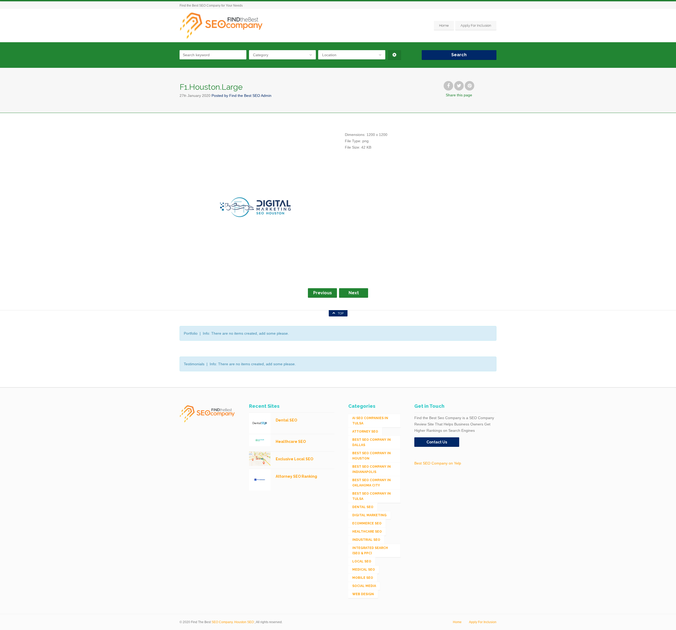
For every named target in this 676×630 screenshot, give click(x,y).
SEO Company (222, 622)
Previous (322, 292)
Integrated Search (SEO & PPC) (370, 550)
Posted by (241, 95)
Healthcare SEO (367, 531)
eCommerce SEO (367, 523)
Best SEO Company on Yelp (437, 463)
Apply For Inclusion (476, 25)
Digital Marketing (369, 515)
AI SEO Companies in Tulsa (370, 420)
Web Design (363, 594)
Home (444, 25)
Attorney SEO (365, 431)
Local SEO (361, 561)
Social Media (364, 586)
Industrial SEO (366, 540)
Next (354, 292)
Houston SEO (244, 622)
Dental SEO (362, 507)
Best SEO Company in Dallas (371, 442)
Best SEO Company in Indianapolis (371, 469)
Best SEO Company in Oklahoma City (371, 482)
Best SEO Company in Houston (371, 455)
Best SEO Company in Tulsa (371, 496)
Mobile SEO (362, 578)
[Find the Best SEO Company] (221, 25)
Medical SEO (363, 569)
